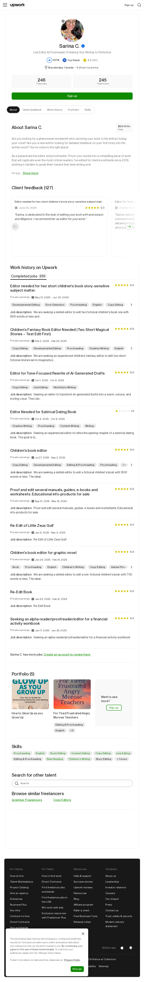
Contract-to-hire (20, 916)
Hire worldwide (19, 927)
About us (110, 875)
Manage (77, 969)
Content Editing (80, 753)
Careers (110, 893)
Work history (54, 109)
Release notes (82, 921)
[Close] (83, 933)
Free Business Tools (86, 916)
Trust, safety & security (118, 916)
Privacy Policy (72, 959)
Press (108, 904)
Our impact (112, 898)
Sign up (72, 96)
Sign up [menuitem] (129, 5)
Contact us (111, 910)
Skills (88, 109)
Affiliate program (83, 904)
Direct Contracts (20, 921)
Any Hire (15, 910)
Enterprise (16, 898)
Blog (76, 898)
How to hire (16, 875)
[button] (83, 46)
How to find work (51, 875)
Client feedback (32, 109)
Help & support (82, 875)
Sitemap (103, 966)
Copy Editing (103, 753)
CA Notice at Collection (102, 959)
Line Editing (123, 753)
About (13, 109)
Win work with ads (52, 907)
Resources (80, 893)
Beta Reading (55, 759)
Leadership (112, 881)
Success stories (83, 881)
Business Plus (18, 904)
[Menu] (5, 5)
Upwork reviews (83, 887)
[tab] (28, 276)
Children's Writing (79, 759)
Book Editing (58, 753)
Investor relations (115, 887)
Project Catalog (19, 887)
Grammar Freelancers (27, 800)
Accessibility (88, 966)
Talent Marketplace (21, 881)
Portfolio (73, 109)
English (40, 753)
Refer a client (81, 910)
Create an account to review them (67, 654)
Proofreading (22, 753)
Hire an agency (19, 893)
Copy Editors (62, 800)
